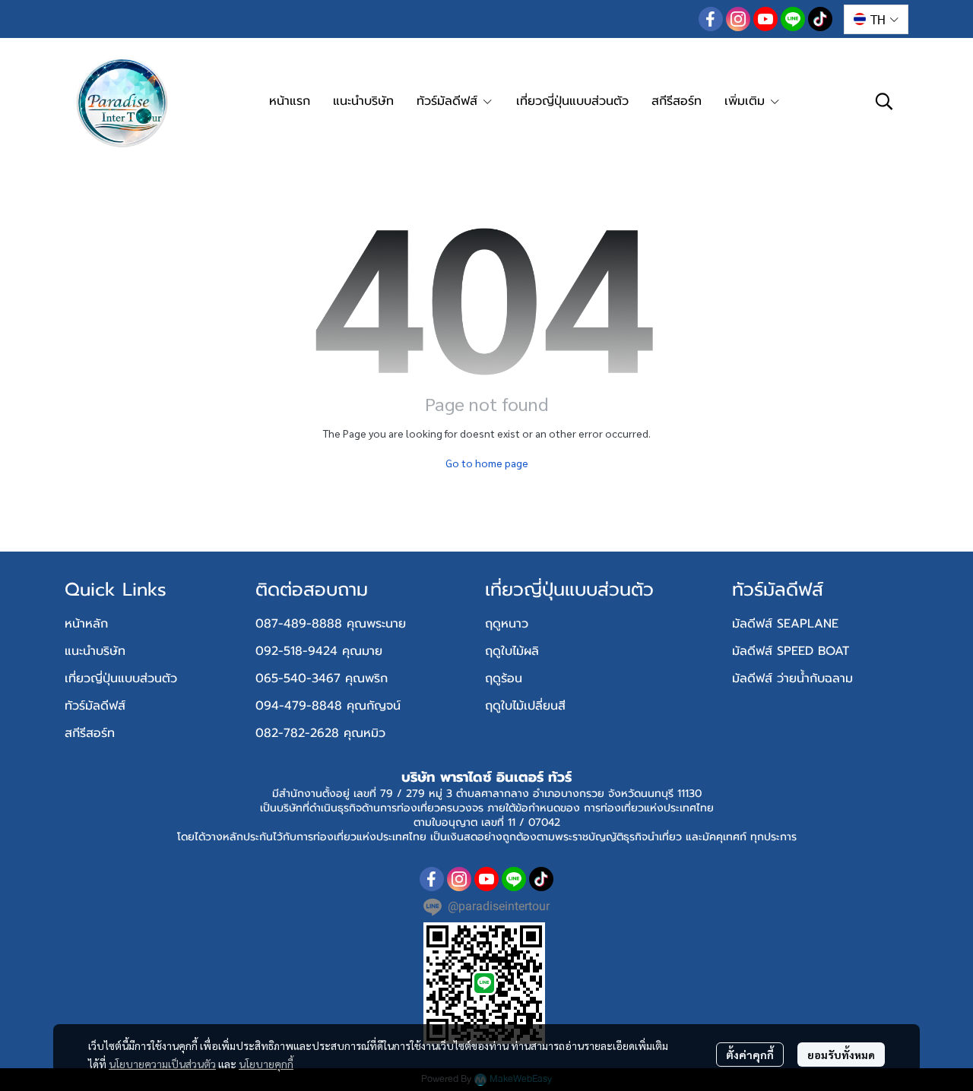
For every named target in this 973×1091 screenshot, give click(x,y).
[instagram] (738, 19)
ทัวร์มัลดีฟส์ (95, 706)
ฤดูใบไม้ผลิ (512, 651)
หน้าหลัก (86, 624)
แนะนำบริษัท (95, 651)
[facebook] (711, 19)
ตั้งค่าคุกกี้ (750, 1054)
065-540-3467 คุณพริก (321, 678)
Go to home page (486, 463)
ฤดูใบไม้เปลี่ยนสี (525, 706)
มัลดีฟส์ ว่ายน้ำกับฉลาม (792, 678)
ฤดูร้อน (503, 678)
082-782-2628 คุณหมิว (320, 733)
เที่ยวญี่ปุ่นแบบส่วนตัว (121, 678)
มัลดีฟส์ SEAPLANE (785, 624)
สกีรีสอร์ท (90, 733)
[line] (793, 19)
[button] (876, 19)
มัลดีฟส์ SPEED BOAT (790, 651)
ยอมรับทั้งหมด (841, 1054)
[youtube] (765, 19)
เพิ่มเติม (746, 101)
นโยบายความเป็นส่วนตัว (162, 1063)
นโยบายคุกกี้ (266, 1063)
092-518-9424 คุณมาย (318, 651)
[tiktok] (820, 19)
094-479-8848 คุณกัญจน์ (328, 706)
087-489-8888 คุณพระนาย (330, 624)
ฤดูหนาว (506, 624)
